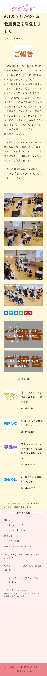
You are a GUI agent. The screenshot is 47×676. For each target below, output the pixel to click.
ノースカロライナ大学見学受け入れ (21, 578)
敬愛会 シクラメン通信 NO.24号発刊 (23, 566)
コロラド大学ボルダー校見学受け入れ (22, 555)
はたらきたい (10, 536)
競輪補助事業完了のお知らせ (18, 547)
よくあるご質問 (11, 541)
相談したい (9, 520)
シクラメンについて (13, 525)
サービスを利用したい (14, 530)
